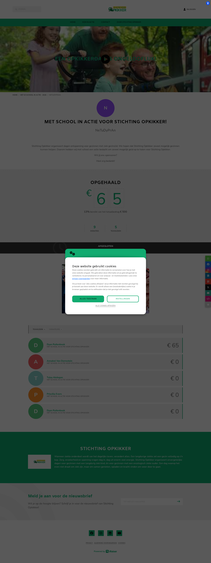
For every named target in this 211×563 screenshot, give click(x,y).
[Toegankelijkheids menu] (208, 3)
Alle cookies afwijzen (105, 305)
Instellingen (123, 299)
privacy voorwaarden (81, 278)
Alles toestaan (88, 299)
